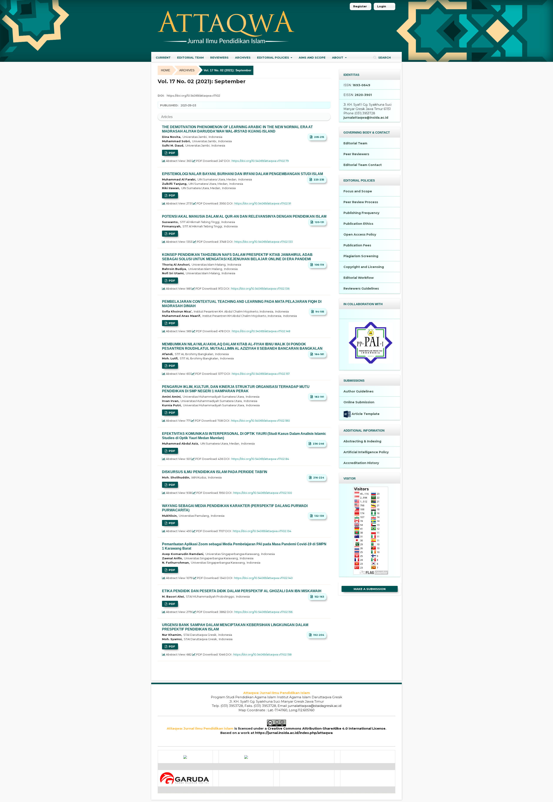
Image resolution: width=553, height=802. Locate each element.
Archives (243, 57)
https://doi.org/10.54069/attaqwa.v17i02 (193, 95)
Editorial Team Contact (362, 165)
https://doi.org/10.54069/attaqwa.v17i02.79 (260, 161)
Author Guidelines (358, 391)
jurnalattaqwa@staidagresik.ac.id (314, 706)
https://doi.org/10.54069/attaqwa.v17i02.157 (261, 373)
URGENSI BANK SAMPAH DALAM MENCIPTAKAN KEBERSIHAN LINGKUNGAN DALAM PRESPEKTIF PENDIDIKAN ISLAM (235, 627)
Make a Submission (370, 589)
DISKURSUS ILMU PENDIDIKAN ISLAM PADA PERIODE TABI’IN (214, 472)
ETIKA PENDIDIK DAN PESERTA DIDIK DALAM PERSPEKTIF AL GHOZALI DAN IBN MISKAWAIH (241, 591)
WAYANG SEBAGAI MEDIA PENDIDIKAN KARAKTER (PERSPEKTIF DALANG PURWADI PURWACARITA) (235, 508)
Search (384, 57)
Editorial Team (190, 57)
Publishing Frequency (361, 213)
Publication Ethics (358, 224)
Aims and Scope (312, 57)
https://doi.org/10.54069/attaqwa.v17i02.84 (260, 459)
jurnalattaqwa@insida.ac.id (365, 118)
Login (381, 6)
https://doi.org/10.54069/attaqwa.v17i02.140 (263, 578)
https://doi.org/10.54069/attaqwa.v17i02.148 (261, 331)
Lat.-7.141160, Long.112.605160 (291, 710)
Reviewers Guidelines (361, 288)
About (338, 57)
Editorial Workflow (358, 278)
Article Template (365, 414)
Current (163, 57)
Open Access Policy (359, 234)
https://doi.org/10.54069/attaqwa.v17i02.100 (262, 492)
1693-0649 (361, 85)
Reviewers (219, 57)
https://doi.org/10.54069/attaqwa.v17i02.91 (262, 203)
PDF (171, 153)
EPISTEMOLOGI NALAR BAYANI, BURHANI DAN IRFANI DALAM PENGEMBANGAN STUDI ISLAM (242, 174)
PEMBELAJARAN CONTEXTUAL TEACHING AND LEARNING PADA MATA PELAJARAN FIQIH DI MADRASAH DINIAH (241, 304)
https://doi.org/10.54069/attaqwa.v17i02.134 (262, 531)
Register (360, 6)
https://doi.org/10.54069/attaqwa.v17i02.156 (263, 612)
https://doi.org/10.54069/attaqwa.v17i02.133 (263, 241)
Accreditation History (361, 463)
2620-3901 (363, 95)
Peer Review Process (360, 202)
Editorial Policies (273, 57)
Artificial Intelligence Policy (366, 452)
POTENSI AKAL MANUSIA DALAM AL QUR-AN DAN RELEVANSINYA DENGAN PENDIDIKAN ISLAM (244, 216)
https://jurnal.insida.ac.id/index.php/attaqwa (294, 733)
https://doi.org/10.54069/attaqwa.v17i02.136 (260, 288)
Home (165, 70)
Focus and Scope (357, 191)
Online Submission (358, 402)
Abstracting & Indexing (362, 441)
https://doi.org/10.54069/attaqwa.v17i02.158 (262, 654)
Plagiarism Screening (360, 256)
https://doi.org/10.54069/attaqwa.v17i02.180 (260, 420)
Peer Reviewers (356, 154)
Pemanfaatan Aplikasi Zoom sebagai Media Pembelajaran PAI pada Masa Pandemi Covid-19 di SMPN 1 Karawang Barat (244, 546)
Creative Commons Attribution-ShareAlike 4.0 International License (326, 728)
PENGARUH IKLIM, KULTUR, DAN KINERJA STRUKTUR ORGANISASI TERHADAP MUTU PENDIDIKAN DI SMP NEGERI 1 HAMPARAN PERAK (236, 389)
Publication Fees (357, 245)
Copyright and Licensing (363, 267)
